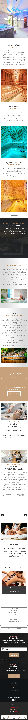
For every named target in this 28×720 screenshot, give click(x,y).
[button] (2, 515)
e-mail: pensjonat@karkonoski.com (14, 697)
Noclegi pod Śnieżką (14, 614)
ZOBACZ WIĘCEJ (14, 676)
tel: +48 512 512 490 (14, 694)
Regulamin (14, 706)
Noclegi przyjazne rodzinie (14, 617)
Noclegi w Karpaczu (14, 610)
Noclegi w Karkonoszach (14, 612)
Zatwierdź (14, 655)
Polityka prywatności (14, 707)
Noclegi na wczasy (14, 626)
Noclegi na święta (14, 619)
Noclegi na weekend (14, 621)
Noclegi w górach (14, 608)
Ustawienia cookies (14, 709)
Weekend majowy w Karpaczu (14, 628)
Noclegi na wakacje (14, 623)
